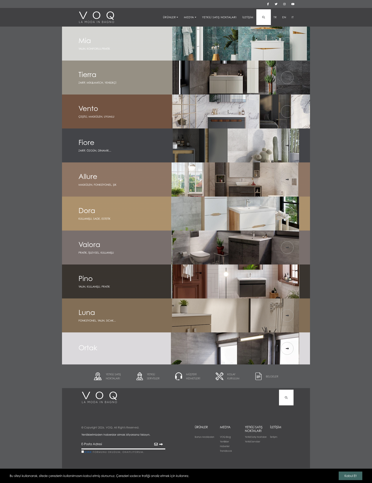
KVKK (88, 452)
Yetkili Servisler (252, 441)
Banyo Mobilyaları (204, 436)
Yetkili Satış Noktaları (219, 17)
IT (293, 17)
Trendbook (226, 450)
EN (284, 17)
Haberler (225, 446)
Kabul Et (350, 476)
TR (275, 17)
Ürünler (169, 17)
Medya (189, 17)
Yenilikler (224, 441)
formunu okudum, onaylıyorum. (114, 452)
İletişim (247, 17)
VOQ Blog (225, 436)
